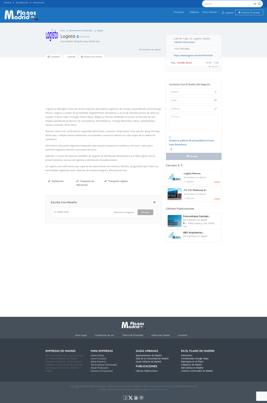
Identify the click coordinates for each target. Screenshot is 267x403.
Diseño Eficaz (97, 355)
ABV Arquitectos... (193, 232)
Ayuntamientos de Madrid (149, 355)
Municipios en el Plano (192, 361)
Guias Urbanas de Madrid (148, 361)
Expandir (214, 66)
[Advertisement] (103, 85)
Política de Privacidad (132, 335)
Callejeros (194, 12)
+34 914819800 (181, 48)
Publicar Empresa (250, 12)
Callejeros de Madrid (191, 364)
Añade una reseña (92, 56)
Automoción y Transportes (80, 30)
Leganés (189, 181)
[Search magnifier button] (259, 4)
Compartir (54, 56)
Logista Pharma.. (192, 173)
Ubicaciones (38, 2)
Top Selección (22, 2)
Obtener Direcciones (184, 42)
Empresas (179, 12)
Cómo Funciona (98, 358)
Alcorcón (190, 198)
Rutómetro (186, 355)
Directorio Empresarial (102, 370)
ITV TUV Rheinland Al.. (195, 190)
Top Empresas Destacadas (104, 364)
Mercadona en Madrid (192, 367)
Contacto (182, 335)
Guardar (71, 56)
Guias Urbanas (209, 12)
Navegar (145, 212)
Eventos (7, 2)
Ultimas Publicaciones (147, 370)
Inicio (62, 30)
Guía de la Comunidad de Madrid (152, 358)
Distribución (58, 181)
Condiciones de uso (104, 335)
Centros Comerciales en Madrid (197, 370)
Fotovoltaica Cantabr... (196, 216)
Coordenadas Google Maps (195, 358)
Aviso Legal (81, 335)
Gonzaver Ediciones (157, 389)
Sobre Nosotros (98, 361)
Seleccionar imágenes (123, 212)
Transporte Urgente (118, 181)
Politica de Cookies (160, 335)
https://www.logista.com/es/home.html (193, 55)
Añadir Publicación (100, 367)
